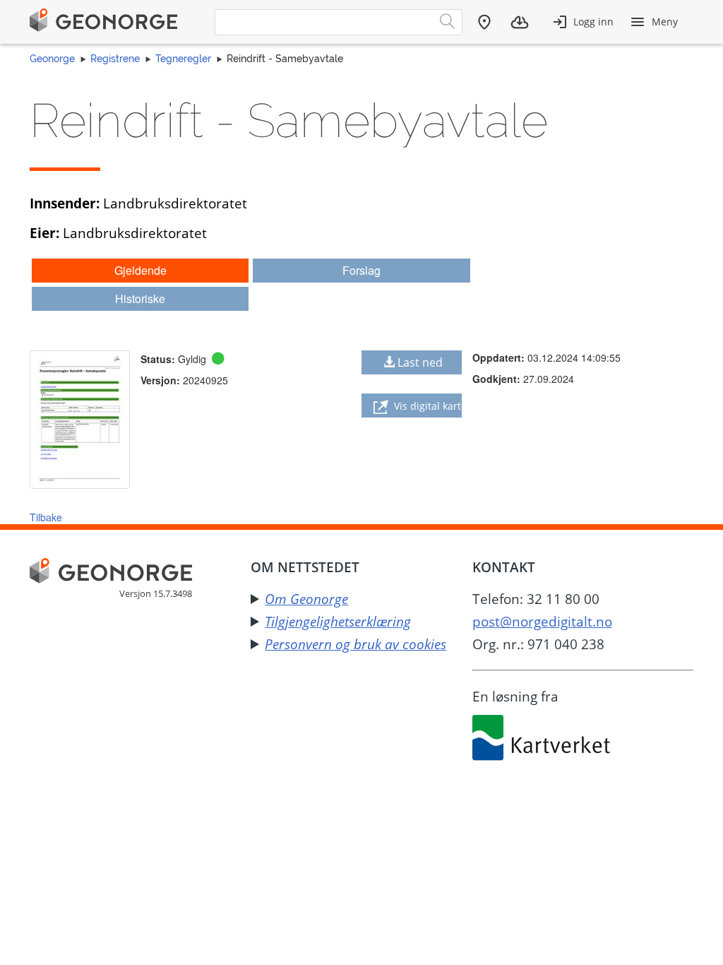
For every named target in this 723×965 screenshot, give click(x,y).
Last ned (420, 362)
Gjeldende (140, 270)
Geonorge (52, 58)
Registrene (115, 58)
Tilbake (46, 517)
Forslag (361, 270)
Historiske (140, 298)
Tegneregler (183, 58)
